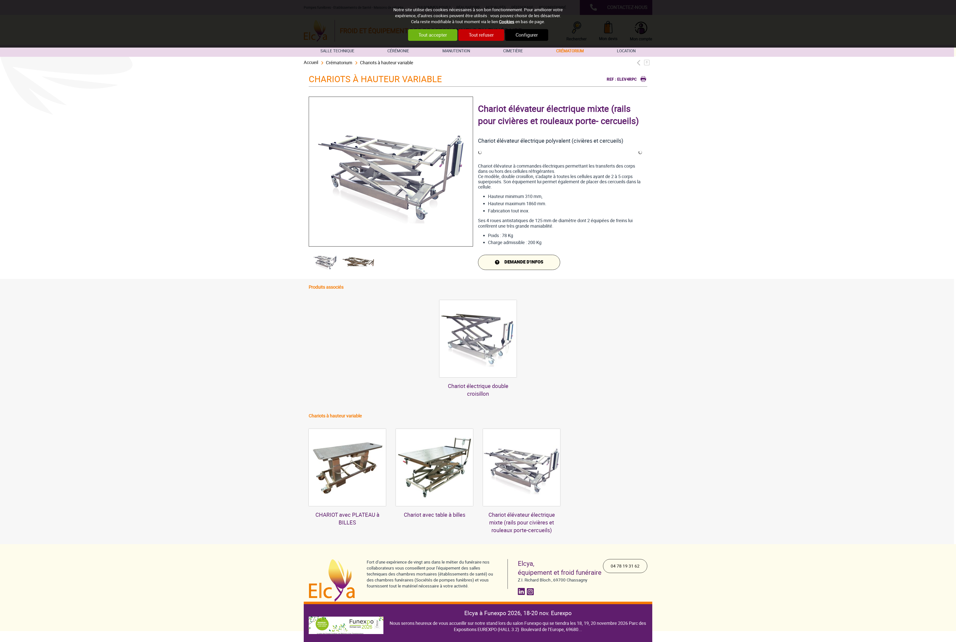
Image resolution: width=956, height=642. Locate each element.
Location (626, 51)
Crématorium (570, 51)
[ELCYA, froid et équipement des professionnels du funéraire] (333, 580)
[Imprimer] (642, 78)
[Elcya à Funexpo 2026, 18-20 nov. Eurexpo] (346, 621)
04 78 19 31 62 (625, 566)
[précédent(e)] (640, 62)
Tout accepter (432, 35)
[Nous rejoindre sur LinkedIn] (522, 591)
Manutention (456, 51)
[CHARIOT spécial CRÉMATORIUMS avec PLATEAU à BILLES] (347, 467)
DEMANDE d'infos (523, 262)
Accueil (311, 62)
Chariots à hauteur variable (386, 63)
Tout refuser (481, 35)
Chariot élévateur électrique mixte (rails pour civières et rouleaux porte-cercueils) (521, 522)
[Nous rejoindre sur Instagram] (531, 591)
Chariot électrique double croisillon (478, 390)
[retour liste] (648, 62)
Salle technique (337, 51)
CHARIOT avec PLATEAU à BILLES (347, 518)
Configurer (527, 35)
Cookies (506, 22)
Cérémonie (398, 51)
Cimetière (513, 51)
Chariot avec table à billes (434, 515)
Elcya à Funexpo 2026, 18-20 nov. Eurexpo (518, 613)
